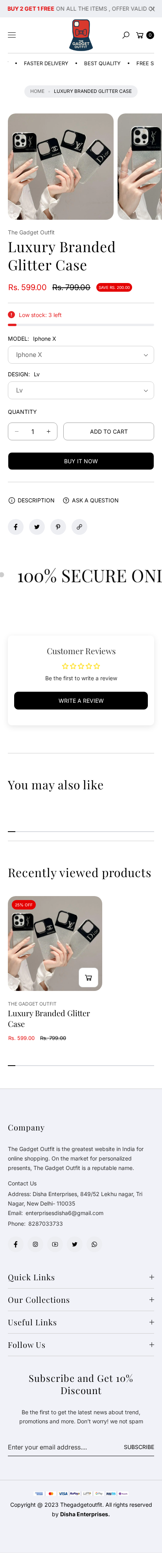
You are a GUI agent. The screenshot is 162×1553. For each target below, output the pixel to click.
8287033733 (45, 1223)
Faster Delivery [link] (36, 63)
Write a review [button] (81, 700)
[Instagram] (35, 1244)
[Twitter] (75, 1244)
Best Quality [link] (92, 63)
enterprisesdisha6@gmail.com (63, 1213)
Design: (24, 374)
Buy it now (81, 461)
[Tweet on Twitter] (37, 527)
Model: (32, 338)
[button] (125, 35)
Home (37, 91)
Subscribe (139, 1447)
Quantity (22, 411)
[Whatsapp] (94, 1244)
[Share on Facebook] (16, 527)
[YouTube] (55, 1244)
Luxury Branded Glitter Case (49, 1018)
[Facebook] (16, 1244)
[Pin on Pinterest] (58, 527)
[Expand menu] (11, 35)
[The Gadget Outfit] (81, 35)
